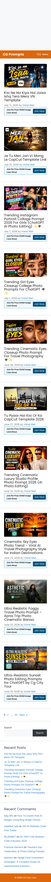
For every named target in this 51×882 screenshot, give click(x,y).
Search (8, 727)
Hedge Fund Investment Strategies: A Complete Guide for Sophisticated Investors (24, 861)
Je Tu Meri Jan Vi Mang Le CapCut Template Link (25, 157)
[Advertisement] (25, 25)
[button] (38, 54)
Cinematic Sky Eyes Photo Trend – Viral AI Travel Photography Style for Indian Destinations (25, 547)
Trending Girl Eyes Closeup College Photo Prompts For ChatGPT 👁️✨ (24, 287)
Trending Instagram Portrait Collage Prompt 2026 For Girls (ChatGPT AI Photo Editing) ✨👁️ (24, 221)
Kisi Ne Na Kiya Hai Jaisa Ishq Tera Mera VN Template (25, 96)
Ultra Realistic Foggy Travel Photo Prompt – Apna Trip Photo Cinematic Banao (23, 614)
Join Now (39, 111)
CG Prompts (13, 54)
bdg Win (8, 815)
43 (16, 715)
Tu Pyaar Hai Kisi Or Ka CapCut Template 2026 (24, 417)
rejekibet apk (11, 826)
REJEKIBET (10, 836)
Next (24, 715)
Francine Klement (13, 847)
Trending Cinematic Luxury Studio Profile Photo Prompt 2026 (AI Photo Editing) (23, 480)
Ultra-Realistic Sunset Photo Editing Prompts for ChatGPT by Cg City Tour (23, 681)
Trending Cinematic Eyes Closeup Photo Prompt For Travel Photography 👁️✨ (25, 354)
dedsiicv (8, 857)
